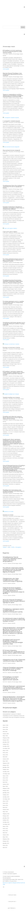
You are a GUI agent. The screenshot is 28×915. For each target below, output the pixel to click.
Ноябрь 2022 (6, 820)
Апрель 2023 (6, 809)
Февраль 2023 (6, 813)
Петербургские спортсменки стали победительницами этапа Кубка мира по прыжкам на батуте (13, 491)
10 (11, 547)
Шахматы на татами (8, 515)
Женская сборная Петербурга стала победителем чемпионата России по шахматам (12, 74)
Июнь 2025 (5, 754)
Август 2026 (5, 725)
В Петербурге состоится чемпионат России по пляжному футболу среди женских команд (12, 51)
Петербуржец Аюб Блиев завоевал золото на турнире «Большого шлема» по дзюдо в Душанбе (14, 324)
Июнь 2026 (5, 729)
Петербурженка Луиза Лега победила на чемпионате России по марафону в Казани (13, 186)
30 (13, 547)
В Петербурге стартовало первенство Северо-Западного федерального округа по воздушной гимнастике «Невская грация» (13, 373)
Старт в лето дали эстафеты (10, 231)
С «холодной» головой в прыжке (11, 121)
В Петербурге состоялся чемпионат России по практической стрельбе (10, 678)
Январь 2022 (6, 841)
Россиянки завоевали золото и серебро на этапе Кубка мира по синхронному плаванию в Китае (13, 302)
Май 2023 (5, 807)
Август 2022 (5, 826)
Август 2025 (5, 750)
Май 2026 (5, 731)
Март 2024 (5, 786)
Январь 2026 (6, 740)
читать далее (6, 69)
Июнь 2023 (5, 805)
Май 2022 (5, 832)
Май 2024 (5, 782)
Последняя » (18, 547)
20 (12, 547)
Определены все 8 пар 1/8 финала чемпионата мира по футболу (14, 660)
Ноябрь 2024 (6, 769)
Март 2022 (5, 837)
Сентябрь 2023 (6, 799)
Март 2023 (5, 811)
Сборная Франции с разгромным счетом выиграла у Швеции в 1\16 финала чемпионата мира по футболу (14, 688)
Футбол (4, 55)
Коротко (11, 54)
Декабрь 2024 (6, 767)
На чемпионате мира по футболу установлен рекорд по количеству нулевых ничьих (14, 619)
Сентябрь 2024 (6, 773)
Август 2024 (5, 775)
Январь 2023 (6, 816)
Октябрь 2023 (6, 797)
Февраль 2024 (6, 788)
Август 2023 (5, 801)
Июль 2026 (5, 727)
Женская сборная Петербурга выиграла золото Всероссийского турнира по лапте (14, 601)
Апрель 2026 (6, 733)
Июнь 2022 (5, 830)
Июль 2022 (5, 828)
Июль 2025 (5, 752)
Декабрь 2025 (6, 742)
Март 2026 (5, 735)
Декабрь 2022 (6, 818)
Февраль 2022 (6, 839)
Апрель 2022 (6, 834)
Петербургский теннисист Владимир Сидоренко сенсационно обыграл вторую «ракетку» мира (13, 642)
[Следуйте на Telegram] (24, 11)
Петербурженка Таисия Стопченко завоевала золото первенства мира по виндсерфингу (12, 559)
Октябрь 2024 (6, 771)
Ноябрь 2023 (6, 794)
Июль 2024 (5, 778)
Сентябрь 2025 (6, 748)
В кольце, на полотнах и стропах (11, 347)
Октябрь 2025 (6, 746)
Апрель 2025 (6, 759)
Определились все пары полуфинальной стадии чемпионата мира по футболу (12, 580)
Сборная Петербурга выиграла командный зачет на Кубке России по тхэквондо (13, 669)
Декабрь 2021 (6, 843)
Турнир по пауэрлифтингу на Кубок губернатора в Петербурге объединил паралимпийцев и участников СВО (13, 95)
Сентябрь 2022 (6, 824)
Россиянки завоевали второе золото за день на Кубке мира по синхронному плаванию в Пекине (13, 260)
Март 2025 (5, 761)
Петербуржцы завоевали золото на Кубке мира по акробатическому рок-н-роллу (13, 610)
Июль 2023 (5, 803)
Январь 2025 (6, 765)
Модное (4, 153)
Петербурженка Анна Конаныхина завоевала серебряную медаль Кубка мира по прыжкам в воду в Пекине (13, 281)
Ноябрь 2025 (6, 744)
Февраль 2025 (6, 763)
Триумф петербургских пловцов (11, 397)
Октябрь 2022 (6, 822)
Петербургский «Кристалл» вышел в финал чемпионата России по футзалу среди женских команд (13, 417)
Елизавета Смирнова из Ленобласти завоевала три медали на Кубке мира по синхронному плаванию (13, 208)
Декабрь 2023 (6, 792)
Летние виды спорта (18, 54)
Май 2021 (5, 847)
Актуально (11, 122)
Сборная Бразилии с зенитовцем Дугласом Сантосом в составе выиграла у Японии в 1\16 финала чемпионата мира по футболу (14, 699)
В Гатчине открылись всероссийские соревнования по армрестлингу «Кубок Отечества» (14, 651)
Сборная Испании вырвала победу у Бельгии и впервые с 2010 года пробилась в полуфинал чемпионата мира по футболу (13, 590)
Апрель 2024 (6, 784)
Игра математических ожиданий (11, 150)
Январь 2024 (6, 790)
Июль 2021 (5, 845)
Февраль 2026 (6, 737)
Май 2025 (5, 756)
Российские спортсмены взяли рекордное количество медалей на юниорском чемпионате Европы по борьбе (13, 570)
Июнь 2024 (5, 780)
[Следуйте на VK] (21, 11)
